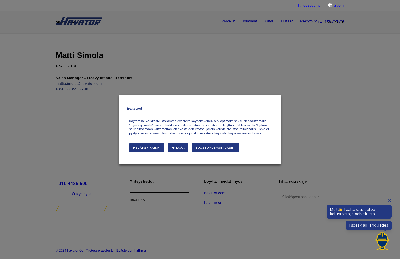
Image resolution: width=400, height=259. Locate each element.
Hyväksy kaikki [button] (146, 147)
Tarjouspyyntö (308, 5)
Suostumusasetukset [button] (215, 147)
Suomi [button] (339, 5)
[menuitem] (307, 5)
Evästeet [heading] (134, 108)
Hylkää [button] (178, 147)
